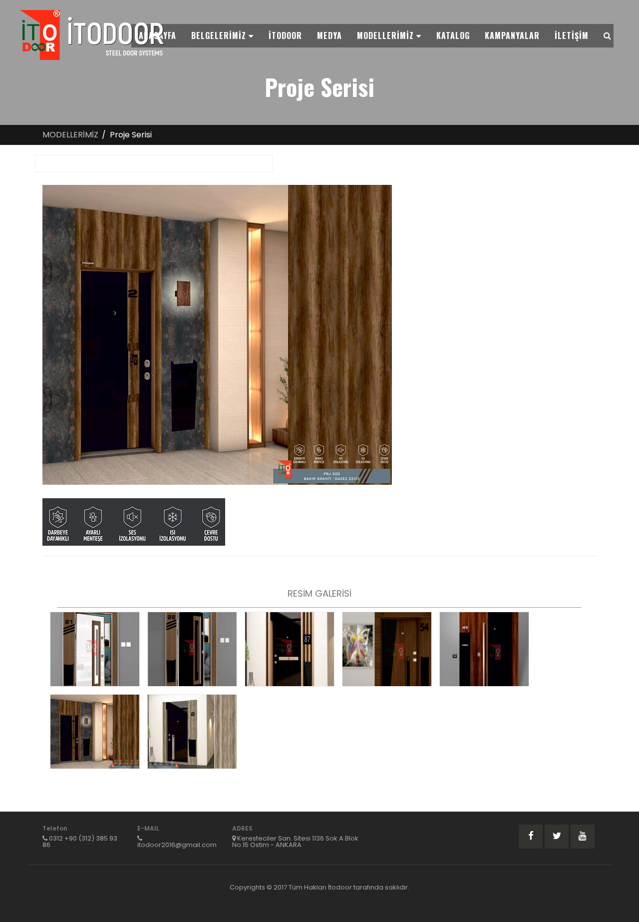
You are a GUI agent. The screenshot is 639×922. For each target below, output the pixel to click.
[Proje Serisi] (95, 649)
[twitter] (557, 837)
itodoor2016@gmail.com (177, 845)
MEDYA (329, 35)
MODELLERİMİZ (386, 35)
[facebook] (531, 837)
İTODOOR (285, 35)
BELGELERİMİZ (220, 35)
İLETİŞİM (572, 35)
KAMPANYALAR (512, 35)
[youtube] (583, 837)
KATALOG (453, 35)
